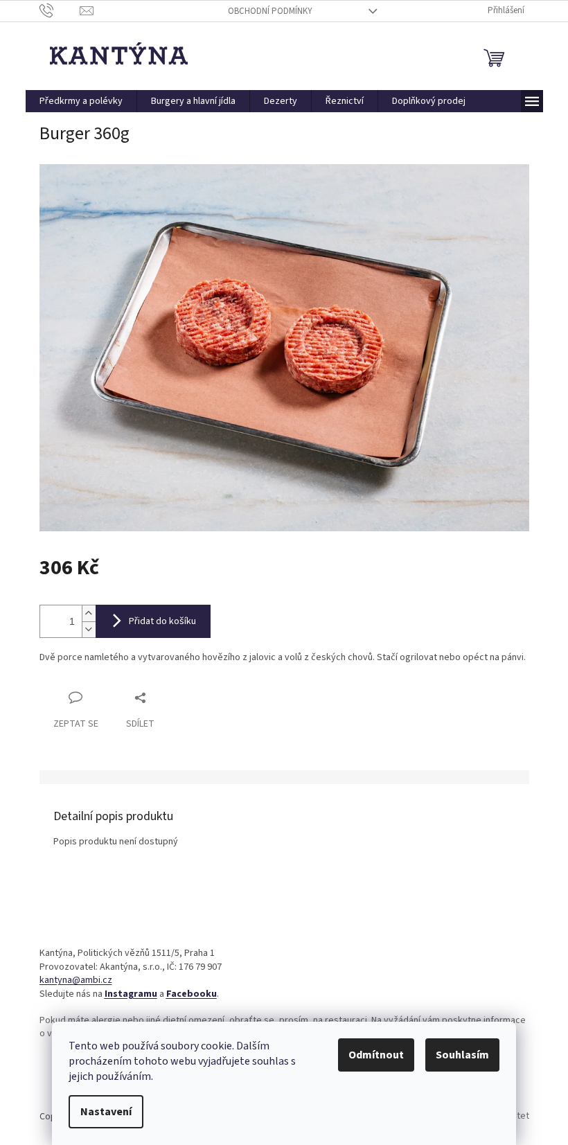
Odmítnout (376, 1055)
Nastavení (106, 1111)
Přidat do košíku (162, 621)
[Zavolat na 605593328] (59, 10)
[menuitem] (81, 101)
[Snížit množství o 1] (89, 629)
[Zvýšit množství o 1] (89, 613)
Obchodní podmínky (270, 11)
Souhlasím (462, 1055)
